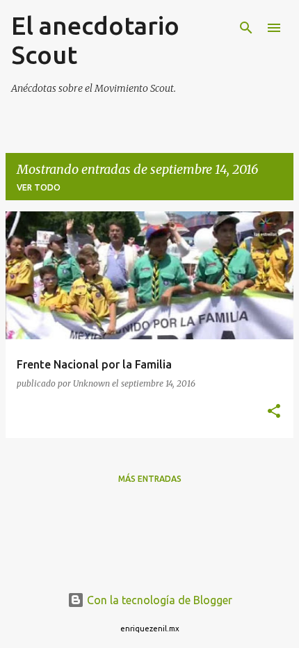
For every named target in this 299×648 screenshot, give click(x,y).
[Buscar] (246, 27)
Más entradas (149, 478)
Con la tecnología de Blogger (158, 600)
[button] (274, 412)
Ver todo (38, 187)
